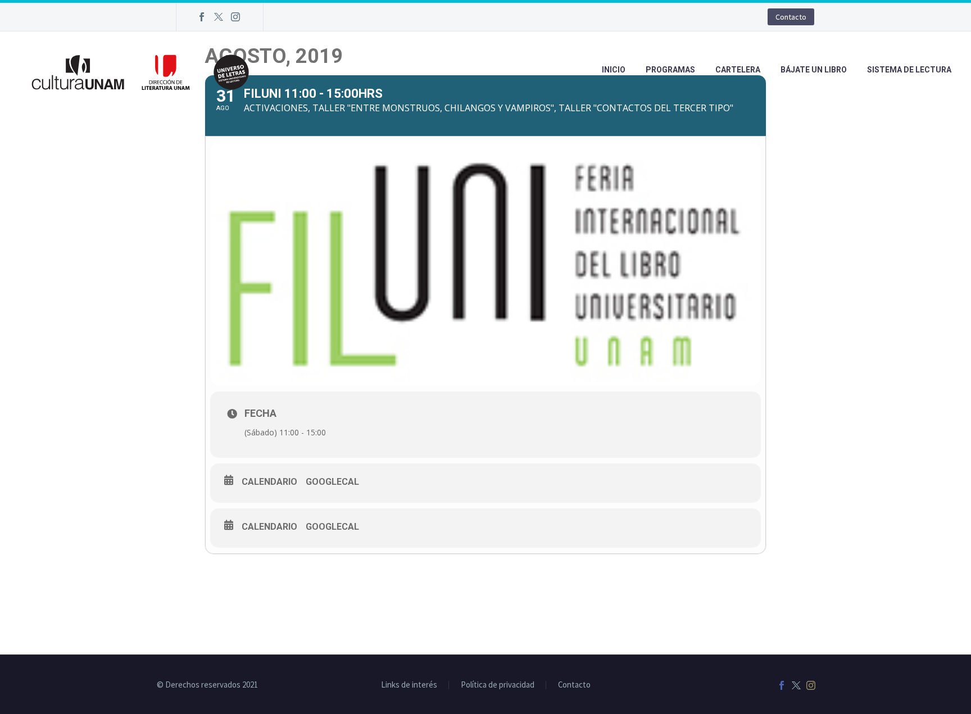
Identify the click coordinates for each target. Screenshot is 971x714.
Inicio (613, 69)
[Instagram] (235, 16)
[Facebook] (201, 16)
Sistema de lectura (909, 69)
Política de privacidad (497, 685)
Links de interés (409, 685)
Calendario (269, 481)
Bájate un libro (814, 69)
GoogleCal (332, 481)
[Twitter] (218, 16)
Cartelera (737, 69)
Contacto (790, 17)
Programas (670, 69)
